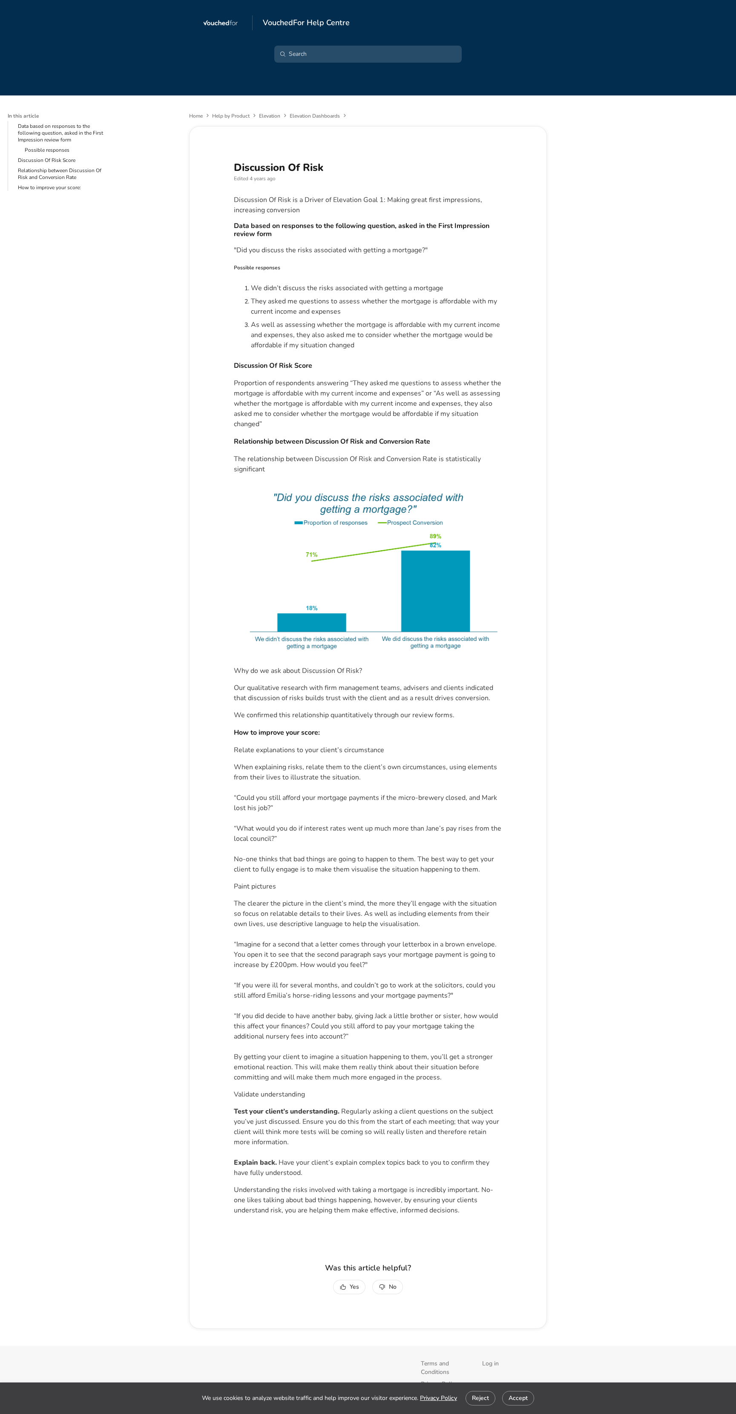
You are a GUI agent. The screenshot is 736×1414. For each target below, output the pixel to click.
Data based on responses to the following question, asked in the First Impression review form (60, 133)
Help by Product (231, 116)
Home (196, 116)
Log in (490, 1363)
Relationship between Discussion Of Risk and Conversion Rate (59, 174)
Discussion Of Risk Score (46, 160)
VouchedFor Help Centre (306, 23)
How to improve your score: (49, 187)
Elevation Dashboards (315, 116)
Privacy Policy (438, 1398)
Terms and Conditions (435, 1367)
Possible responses (47, 150)
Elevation (269, 116)
